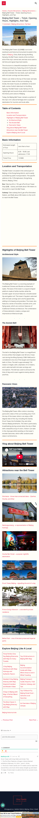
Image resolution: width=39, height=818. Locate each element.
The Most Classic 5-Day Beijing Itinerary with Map (10, 704)
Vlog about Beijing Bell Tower (17, 128)
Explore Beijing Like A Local (16, 133)
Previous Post (7, 720)
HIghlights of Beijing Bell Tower (17, 118)
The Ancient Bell (14, 123)
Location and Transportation (16, 115)
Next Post (33, 720)
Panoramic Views (15, 125)
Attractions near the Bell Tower (17, 130)
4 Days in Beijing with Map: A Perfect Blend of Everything (10, 694)
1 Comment (6, 24)
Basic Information (13, 113)
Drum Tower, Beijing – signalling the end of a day (18, 583)
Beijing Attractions (18, 24)
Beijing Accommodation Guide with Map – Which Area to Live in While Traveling (27, 670)
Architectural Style (15, 120)
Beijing (10, 55)
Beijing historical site (9, 712)
